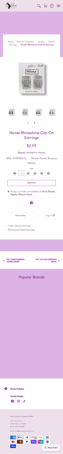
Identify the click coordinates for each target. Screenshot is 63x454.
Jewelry (41, 42)
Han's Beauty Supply (18, 416)
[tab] (20, 215)
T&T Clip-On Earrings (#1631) (46, 261)
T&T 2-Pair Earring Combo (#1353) (15, 261)
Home (10, 42)
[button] (39, 5)
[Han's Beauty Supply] (11, 5)
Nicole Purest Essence (44, 158)
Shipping (21, 153)
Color (32, 169)
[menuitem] (39, 5)
